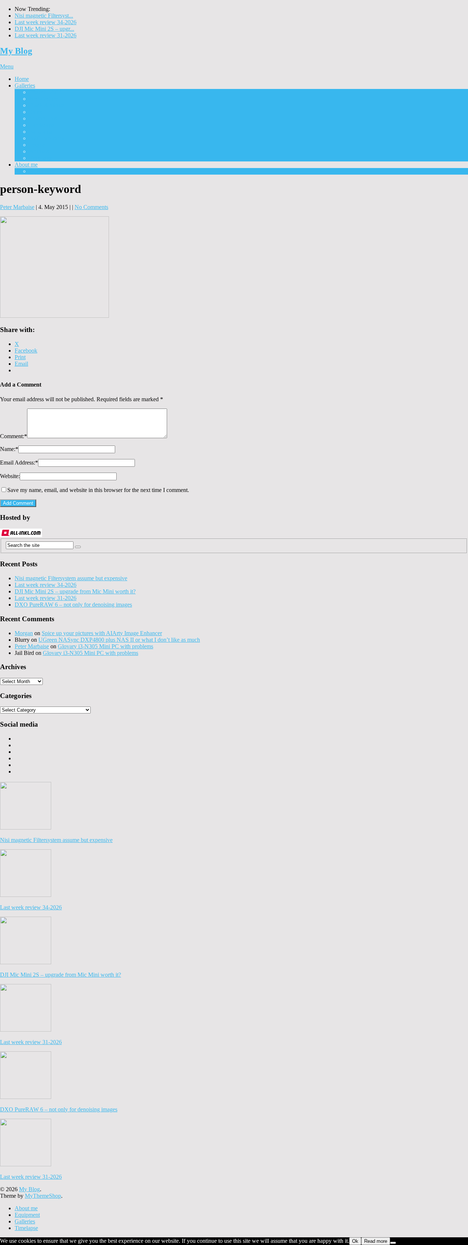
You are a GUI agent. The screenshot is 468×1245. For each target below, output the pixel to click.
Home (22, 79)
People (37, 145)
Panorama (40, 131)
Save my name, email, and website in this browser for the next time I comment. (98, 490)
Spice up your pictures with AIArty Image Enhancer (102, 633)
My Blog (16, 51)
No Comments (91, 207)
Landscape (41, 125)
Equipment (41, 171)
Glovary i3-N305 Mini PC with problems (105, 646)
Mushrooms (43, 118)
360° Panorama (47, 138)
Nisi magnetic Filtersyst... (44, 15)
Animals (39, 151)
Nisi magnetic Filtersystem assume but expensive (71, 578)
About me (26, 164)
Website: (10, 476)
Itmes (35, 112)
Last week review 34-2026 (45, 22)
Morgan (24, 633)
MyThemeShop (43, 1196)
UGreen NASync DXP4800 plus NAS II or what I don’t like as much (119, 640)
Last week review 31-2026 (45, 35)
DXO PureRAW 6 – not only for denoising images (73, 604)
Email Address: (19, 462)
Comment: (13, 436)
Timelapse (41, 158)
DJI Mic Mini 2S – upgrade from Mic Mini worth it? (75, 591)
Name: (9, 449)
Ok (355, 1241)
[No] (393, 1243)
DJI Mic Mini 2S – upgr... (44, 29)
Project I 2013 (45, 92)
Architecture (43, 99)
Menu (7, 66)
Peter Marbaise (17, 207)
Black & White (46, 105)
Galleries (25, 85)
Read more (375, 1241)
